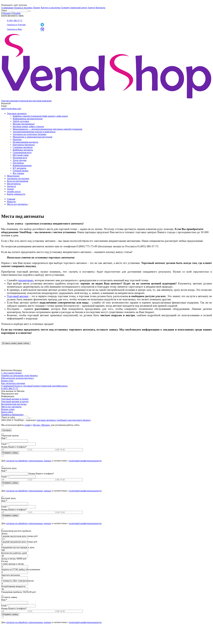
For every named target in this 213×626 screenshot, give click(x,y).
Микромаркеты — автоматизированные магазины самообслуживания (47, 129)
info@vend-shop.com (11, 108)
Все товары (18, 173)
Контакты (100, 7)
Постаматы (18, 163)
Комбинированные (22, 165)
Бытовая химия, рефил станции (28, 126)
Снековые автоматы (23, 147)
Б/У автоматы (19, 168)
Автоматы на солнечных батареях (29, 134)
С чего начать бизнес (11, 373)
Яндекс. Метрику (41, 425)
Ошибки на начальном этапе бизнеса (19, 375)
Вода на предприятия (17, 181)
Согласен (6, 430)
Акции (10, 189)
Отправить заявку (10, 453)
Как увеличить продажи (13, 383)
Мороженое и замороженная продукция (32, 137)
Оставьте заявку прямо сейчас (15, 343)
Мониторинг (13, 176)
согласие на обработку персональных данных (28, 460)
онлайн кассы (14, 191)
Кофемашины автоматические (28, 118)
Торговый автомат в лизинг (15, 399)
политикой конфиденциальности (85, 460)
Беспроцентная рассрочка (14, 404)
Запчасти (11, 186)
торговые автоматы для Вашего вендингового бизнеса (64, 420)
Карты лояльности (16, 194)
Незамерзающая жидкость (25, 142)
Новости (11, 201)
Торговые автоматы (17, 113)
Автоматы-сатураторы (18, 178)
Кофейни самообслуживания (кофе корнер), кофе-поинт (40, 116)
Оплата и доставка (23, 7)
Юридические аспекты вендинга (17, 378)
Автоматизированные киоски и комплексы (34, 131)
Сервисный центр (78, 7)
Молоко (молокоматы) (24, 124)
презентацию (25, 280)
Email (4, 444)
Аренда (91, 7)
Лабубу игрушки (21, 121)
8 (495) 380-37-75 (14, 20)
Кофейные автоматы (23, 150)
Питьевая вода (20, 157)
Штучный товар (21, 155)
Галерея (65, 7)
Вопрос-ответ (8, 409)
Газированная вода (22, 152)
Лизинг (36, 7)
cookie (27, 425)
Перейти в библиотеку (12, 414)
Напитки (17, 139)
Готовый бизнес (21, 170)
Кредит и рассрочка (50, 7)
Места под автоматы (17, 204)
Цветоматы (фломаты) (24, 144)
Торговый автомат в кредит (15, 401)
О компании (7, 7)
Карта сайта (7, 412)
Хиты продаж (19, 160)
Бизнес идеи (7, 380)
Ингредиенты (14, 183)
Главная (11, 199)
